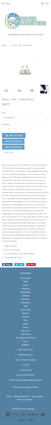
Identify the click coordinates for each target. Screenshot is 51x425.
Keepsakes (25, 302)
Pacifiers (25, 316)
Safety (25, 323)
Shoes (25, 327)
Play (25, 320)
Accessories (25, 278)
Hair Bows (25, 299)
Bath (26, 281)
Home (4, 45)
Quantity (6, 124)
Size (3, 112)
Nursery (25, 313)
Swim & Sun (25, 334)
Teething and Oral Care (25, 337)
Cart (47, 3)
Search (8, 396)
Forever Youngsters (26, 409)
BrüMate (25, 344)
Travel (25, 341)
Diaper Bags (25, 292)
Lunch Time (25, 309)
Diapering (25, 288)
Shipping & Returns (21, 396)
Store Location (37, 396)
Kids (25, 306)
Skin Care (25, 331)
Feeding (25, 295)
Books (25, 285)
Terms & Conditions (24, 399)
